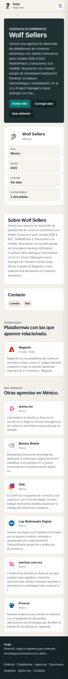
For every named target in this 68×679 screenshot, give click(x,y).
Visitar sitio (19, 103)
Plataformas (24, 664)
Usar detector (21, 113)
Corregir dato (44, 103)
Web (27, 303)
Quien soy (24, 670)
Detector (9, 664)
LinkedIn (15, 303)
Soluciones (56, 664)
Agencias (41, 664)
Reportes (10, 670)
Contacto (39, 670)
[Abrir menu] (60, 6)
